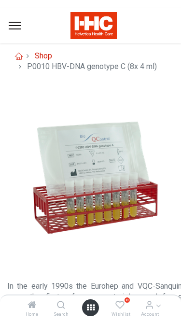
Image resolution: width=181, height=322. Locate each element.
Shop (43, 55)
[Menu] (15, 25)
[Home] (32, 305)
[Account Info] (149, 305)
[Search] (61, 305)
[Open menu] (91, 307)
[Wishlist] (120, 305)
